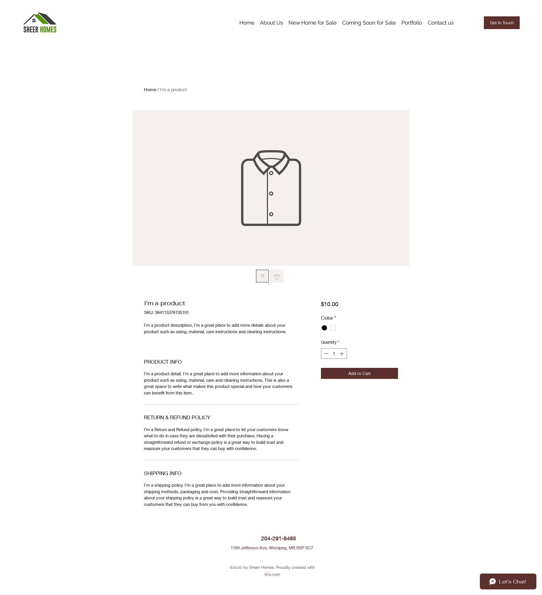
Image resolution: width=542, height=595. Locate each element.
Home (150, 89)
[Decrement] (325, 353)
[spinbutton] (333, 353)
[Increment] (342, 353)
